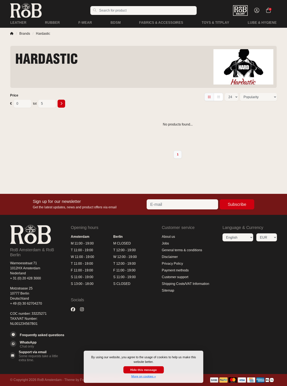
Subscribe (237, 204)
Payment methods (175, 270)
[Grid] (209, 97)
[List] (218, 97)
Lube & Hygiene (262, 22)
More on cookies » (143, 376)
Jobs (165, 243)
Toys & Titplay (215, 22)
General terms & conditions (182, 250)
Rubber (52, 22)
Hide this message (143, 369)
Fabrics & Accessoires (161, 22)
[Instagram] (83, 309)
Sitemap (168, 290)
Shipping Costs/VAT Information (185, 284)
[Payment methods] (214, 380)
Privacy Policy (172, 263)
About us (168, 236)
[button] (256, 10)
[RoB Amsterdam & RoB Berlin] (50, 10)
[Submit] (61, 104)
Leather (18, 22)
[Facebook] (75, 309)
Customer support (175, 277)
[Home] (11, 33)
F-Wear (85, 22)
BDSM (116, 22)
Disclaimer (170, 257)
